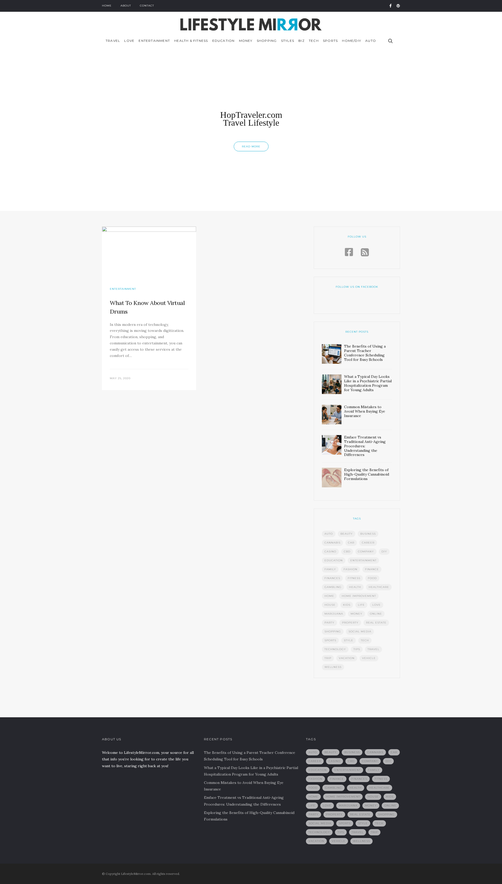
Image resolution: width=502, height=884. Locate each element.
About (126, 5)
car (351, 542)
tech (365, 640)
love (376, 604)
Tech (314, 41)
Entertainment (154, 41)
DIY (384, 551)
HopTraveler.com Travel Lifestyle (251, 119)
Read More (251, 146)
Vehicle (369, 658)
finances (332, 578)
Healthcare (379, 587)
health (355, 587)
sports (330, 640)
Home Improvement (359, 596)
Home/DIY (351, 41)
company (366, 551)
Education (223, 41)
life (361, 604)
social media (360, 631)
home (329, 596)
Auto (370, 41)
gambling (332, 587)
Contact (147, 5)
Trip (327, 658)
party (329, 622)
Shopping (267, 41)
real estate (376, 622)
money (356, 613)
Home (107, 5)
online (376, 613)
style (348, 640)
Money (246, 41)
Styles (287, 41)
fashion (350, 569)
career (368, 542)
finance (372, 569)
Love (129, 41)
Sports (330, 41)
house (329, 604)
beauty (346, 533)
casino (330, 551)
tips (356, 649)
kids (346, 604)
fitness (354, 578)
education (333, 560)
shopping (332, 631)
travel (373, 649)
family (330, 569)
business (368, 533)
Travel (113, 41)
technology (335, 649)
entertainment (363, 560)
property (350, 622)
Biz (301, 41)
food (372, 578)
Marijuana (333, 613)
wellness (332, 667)
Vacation (347, 658)
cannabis (332, 542)
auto (328, 533)
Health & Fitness (191, 41)
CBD (347, 551)
